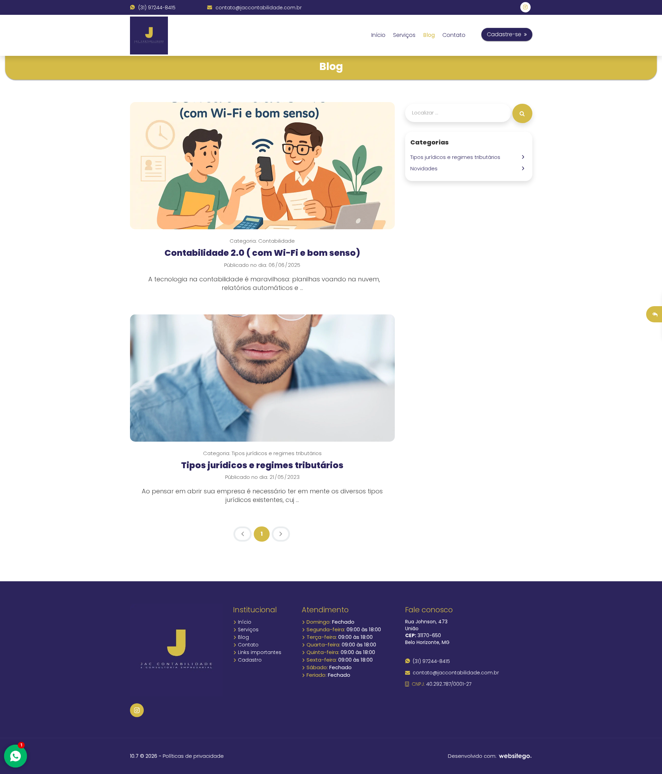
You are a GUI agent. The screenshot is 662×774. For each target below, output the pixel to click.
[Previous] (242, 534)
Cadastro (249, 659)
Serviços (404, 35)
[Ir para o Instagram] (137, 710)
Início (378, 35)
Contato (453, 35)
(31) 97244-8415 (156, 7)
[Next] (281, 534)
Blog (429, 35)
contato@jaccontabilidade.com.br (258, 7)
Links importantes (259, 652)
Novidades (425, 168)
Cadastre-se (505, 34)
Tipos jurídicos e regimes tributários (262, 465)
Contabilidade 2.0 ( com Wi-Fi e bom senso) (262, 253)
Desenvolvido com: (473, 756)
